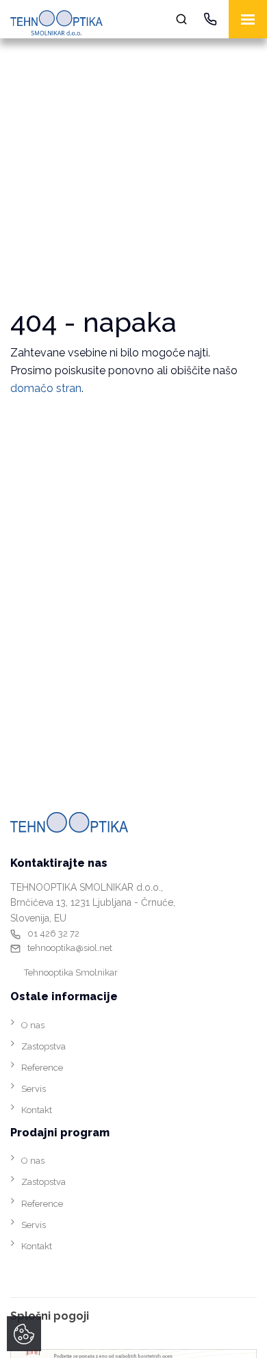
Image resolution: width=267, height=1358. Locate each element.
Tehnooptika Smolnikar (71, 972)
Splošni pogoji (49, 1315)
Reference (42, 1067)
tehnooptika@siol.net (69, 948)
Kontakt (36, 1110)
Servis (33, 1089)
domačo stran (45, 388)
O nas (32, 1025)
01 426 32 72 (53, 933)
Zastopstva (43, 1046)
